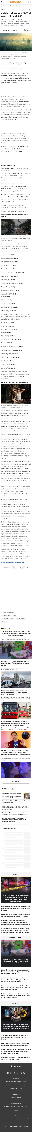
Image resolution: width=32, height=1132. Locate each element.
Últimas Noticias (14, 1088)
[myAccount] (29, 2)
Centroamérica (24, 1085)
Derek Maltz (5, 5)
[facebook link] (7, 1073)
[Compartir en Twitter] (13, 64)
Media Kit (16, 1110)
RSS (21, 1088)
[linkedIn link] (24, 1073)
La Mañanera (22, 5)
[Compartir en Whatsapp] (6, 64)
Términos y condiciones (10, 1119)
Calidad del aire (6, 615)
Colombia (19, 1081)
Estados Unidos (7, 1085)
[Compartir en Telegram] (20, 64)
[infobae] (16, 2)
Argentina (13, 1081)
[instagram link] (14, 1073)
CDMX (14, 615)
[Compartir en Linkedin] (17, 64)
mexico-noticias (21, 618)
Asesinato (28, 5)
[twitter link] (11, 1073)
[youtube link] (17, 1073)
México (3, 9)
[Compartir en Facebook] (10, 64)
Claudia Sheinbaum (13, 5)
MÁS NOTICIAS (16, 782)
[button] (2, 2)
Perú (18, 1085)
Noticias (4, 621)
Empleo (19, 1097)
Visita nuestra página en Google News (13, 562)
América (8, 1081)
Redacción (13, 1097)
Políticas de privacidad (22, 1119)
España (24, 1081)
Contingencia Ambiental (8, 618)
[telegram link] (21, 1073)
